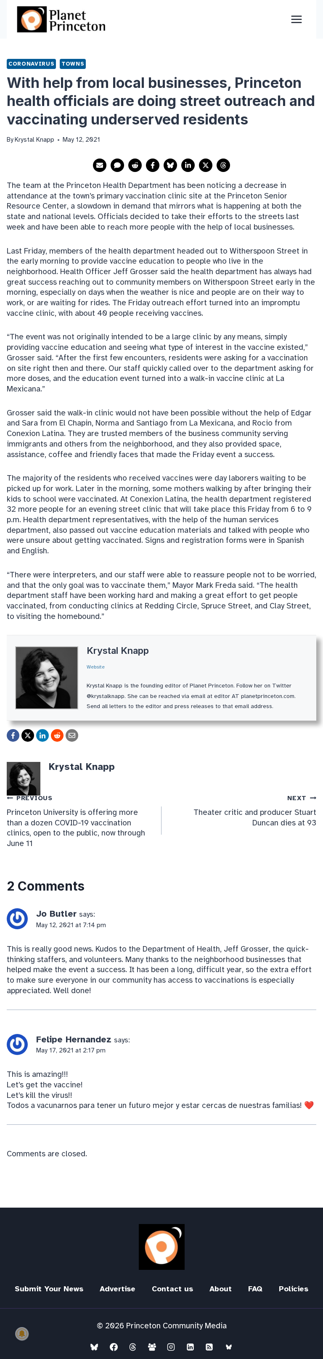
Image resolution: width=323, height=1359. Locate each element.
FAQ (255, 1288)
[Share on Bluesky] (170, 165)
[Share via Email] (99, 165)
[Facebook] (114, 1347)
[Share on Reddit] (135, 165)
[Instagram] (171, 1347)
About (220, 1288)
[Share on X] (205, 165)
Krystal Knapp (118, 650)
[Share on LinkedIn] (188, 165)
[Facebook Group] (152, 1347)
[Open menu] (296, 19)
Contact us (172, 1288)
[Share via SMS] (117, 165)
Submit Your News (49, 1288)
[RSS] (209, 1347)
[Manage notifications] (22, 1333)
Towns (72, 63)
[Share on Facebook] (152, 165)
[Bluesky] (94, 1347)
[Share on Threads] (223, 165)
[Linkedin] (190, 1347)
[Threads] (133, 1347)
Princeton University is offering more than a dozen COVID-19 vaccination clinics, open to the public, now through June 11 (76, 821)
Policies (293, 1288)
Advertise (117, 1288)
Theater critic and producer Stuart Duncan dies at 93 (254, 811)
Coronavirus (31, 63)
